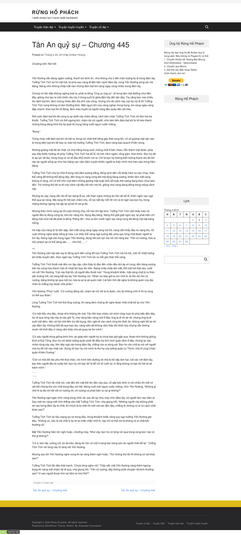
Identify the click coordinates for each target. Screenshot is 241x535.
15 (193, 230)
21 (186, 236)
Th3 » (175, 246)
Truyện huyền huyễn (71, 27)
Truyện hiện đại (43, 27)
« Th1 (167, 246)
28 (186, 241)
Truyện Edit (159, 523)
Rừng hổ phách (55, 12)
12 (173, 230)
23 (199, 236)
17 (205, 230)
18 (167, 236)
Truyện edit (48, 482)
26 (173, 241)
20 (180, 236)
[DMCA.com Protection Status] (10, 533)
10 (205, 225)
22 (193, 236)
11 (167, 230)
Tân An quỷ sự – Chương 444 (50, 490)
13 (180, 230)
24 (205, 236)
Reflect (70, 525)
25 (167, 241)
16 (199, 230)
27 (180, 241)
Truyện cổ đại (97, 27)
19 (173, 236)
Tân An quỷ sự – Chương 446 (138, 490)
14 (186, 230)
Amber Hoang (77, 55)
